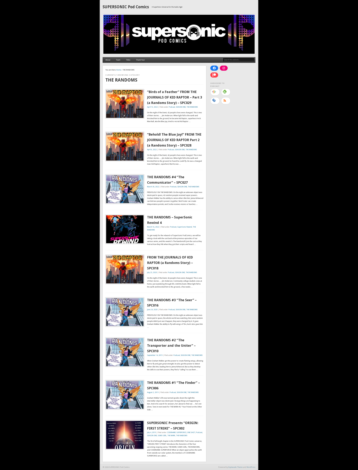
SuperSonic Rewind (184, 227)
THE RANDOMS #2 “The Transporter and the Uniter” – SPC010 (171, 345)
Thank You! (140, 60)
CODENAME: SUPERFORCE (176, 432)
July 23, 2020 (152, 272)
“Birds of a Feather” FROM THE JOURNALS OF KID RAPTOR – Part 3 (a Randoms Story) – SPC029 (174, 97)
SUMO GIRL (162, 436)
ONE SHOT (191, 432)
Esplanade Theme (235, 467)
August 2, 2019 (153, 392)
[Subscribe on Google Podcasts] (215, 92)
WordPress (251, 467)
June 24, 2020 (152, 310)
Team (118, 60)
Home (118, 70)
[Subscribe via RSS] (225, 100)
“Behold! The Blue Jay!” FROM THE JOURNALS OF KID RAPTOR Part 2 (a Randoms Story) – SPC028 (174, 140)
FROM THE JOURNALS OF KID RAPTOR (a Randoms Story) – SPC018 (170, 262)
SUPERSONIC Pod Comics (126, 7)
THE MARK (171, 436)
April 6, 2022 (152, 150)
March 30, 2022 (153, 187)
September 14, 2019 (154, 355)
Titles (128, 60)
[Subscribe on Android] (225, 92)
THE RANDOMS (192, 107)
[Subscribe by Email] (215, 100)
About (107, 60)
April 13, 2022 (152, 107)
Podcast (172, 107)
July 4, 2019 (151, 432)
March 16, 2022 (153, 227)
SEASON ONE (181, 107)
